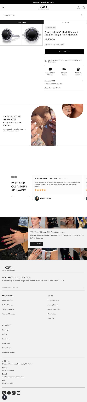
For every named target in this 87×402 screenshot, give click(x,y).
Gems (4, 334)
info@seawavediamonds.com (13, 377)
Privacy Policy (7, 300)
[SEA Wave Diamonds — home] (43, 7)
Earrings (5, 330)
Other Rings (6, 348)
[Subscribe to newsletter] (83, 288)
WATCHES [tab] (65, 22)
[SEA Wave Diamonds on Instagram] (4, 393)
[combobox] (43, 15)
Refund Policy (7, 305)
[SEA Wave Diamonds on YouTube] (14, 393)
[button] (3, 7)
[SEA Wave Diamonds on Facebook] (9, 393)
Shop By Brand (53, 300)
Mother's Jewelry (8, 352)
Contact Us (52, 314)
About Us (51, 318)
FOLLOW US (36, 243)
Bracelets (5, 339)
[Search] (81, 15)
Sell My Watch (53, 305)
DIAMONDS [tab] (22, 22)
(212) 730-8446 (8, 370)
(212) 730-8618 (7, 383)
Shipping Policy (8, 309)
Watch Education (54, 309)
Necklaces (6, 343)
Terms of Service (8, 314)
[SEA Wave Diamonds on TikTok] (19, 393)
